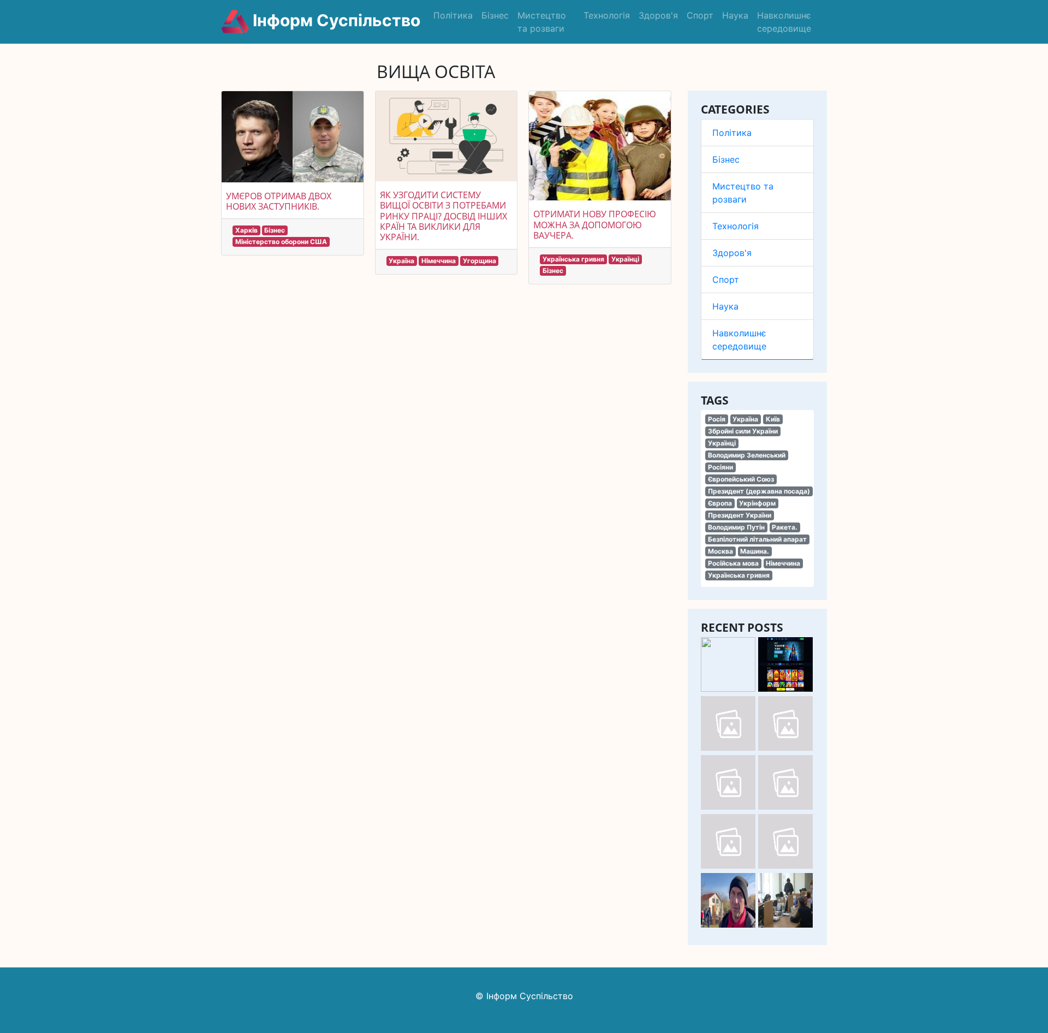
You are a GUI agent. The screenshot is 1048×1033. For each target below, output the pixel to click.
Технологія (606, 15)
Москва (720, 551)
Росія (716, 419)
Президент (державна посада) (759, 491)
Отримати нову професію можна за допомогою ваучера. (594, 224)
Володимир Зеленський (746, 455)
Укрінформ (757, 503)
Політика (453, 15)
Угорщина (479, 261)
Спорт (700, 15)
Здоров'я (658, 15)
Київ (773, 419)
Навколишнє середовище (784, 22)
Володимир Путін (736, 527)
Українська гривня (739, 575)
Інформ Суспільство (334, 20)
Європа (720, 503)
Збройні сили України (743, 431)
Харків (246, 230)
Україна (745, 419)
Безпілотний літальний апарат (757, 539)
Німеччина (783, 563)
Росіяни (720, 467)
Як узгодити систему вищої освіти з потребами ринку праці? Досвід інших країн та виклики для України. (443, 216)
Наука (735, 15)
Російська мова (733, 563)
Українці (722, 443)
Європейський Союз (741, 479)
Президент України (739, 515)
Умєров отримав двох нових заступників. (278, 201)
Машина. (754, 551)
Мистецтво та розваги (541, 22)
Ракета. (784, 527)
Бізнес (495, 15)
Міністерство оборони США (281, 242)
